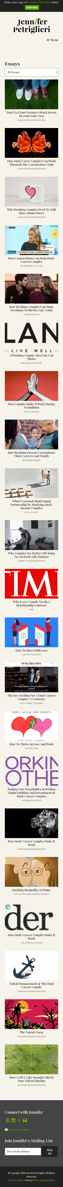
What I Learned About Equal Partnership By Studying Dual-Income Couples (31, 504)
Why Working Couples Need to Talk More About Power (31, 211)
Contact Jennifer (18, 1129)
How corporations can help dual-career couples (31, 260)
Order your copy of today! (31, 2)
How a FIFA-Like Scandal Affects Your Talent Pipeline (32, 1079)
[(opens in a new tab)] (31, 143)
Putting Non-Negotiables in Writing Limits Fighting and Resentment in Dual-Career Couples (31, 792)
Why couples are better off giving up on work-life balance (31, 555)
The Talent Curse (31, 1032)
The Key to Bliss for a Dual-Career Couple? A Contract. (31, 697)
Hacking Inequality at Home (31, 890)
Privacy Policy (17, 1180)
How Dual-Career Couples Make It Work (31, 843)
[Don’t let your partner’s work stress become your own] (31, 94)
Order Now (32, 7)
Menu (54, 40)
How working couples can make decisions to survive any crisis (31, 308)
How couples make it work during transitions (31, 405)
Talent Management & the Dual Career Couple (31, 985)
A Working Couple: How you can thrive (31, 357)
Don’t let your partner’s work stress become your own (31, 114)
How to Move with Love (32, 650)
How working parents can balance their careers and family (31, 454)
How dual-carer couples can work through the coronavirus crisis (31, 162)
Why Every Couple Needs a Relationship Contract (31, 603)
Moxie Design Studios (44, 1180)
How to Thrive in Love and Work (31, 744)
